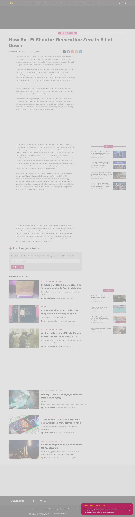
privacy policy (109, 510)
